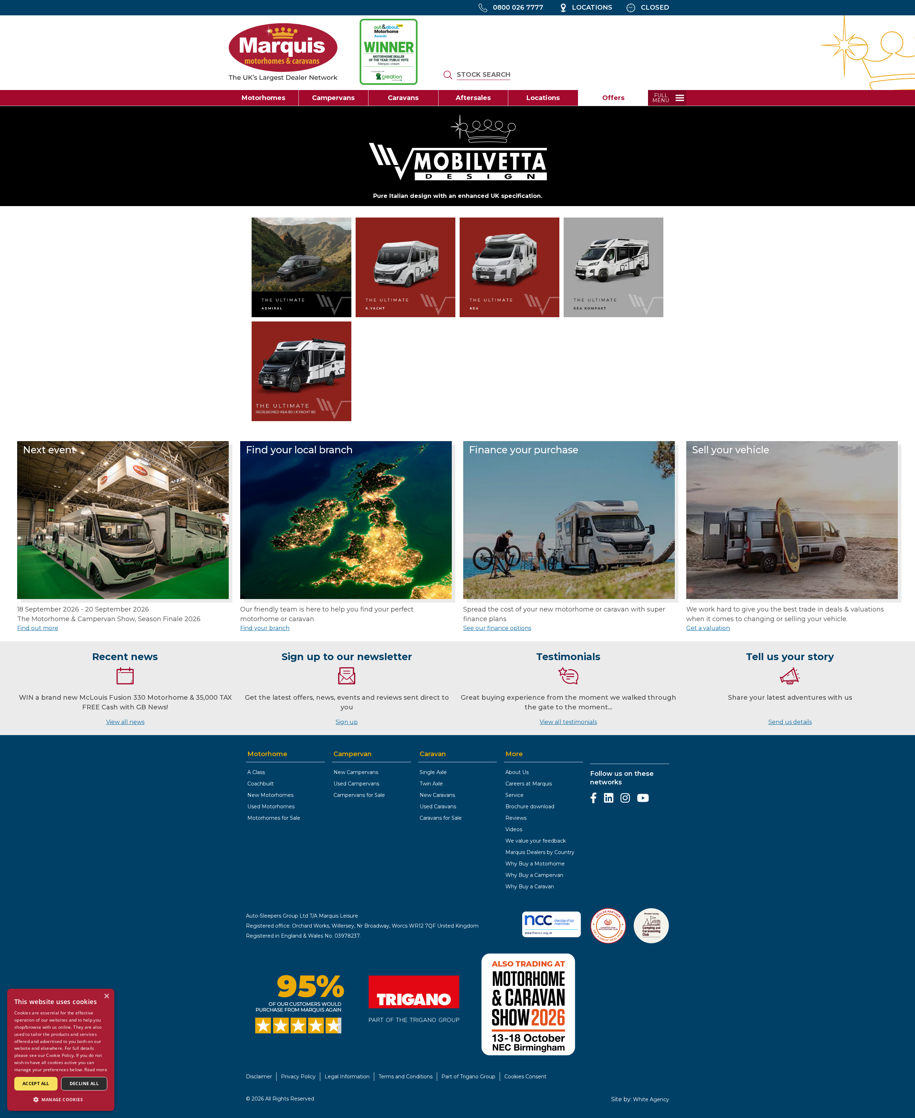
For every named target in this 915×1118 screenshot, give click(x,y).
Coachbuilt (260, 783)
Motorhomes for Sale (273, 818)
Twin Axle (431, 783)
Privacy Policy (298, 1076)
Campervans (333, 98)
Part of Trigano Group (468, 1076)
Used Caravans (438, 806)
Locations (543, 98)
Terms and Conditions (405, 1076)
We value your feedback (535, 841)
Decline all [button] (84, 1083)
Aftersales (473, 98)
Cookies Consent (525, 1076)
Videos (513, 829)
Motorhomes (263, 98)
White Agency (651, 1099)
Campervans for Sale (359, 795)
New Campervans (355, 772)
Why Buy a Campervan (534, 875)
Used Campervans (356, 783)
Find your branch (265, 628)
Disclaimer (259, 1076)
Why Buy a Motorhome (535, 863)
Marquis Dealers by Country (539, 852)
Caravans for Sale (441, 818)
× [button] (106, 996)
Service (514, 795)
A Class (256, 772)
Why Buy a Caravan (529, 886)
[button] (60, 1099)
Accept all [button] (36, 1083)
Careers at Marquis (528, 783)
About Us (517, 772)
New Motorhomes (270, 795)
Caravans (403, 98)
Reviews (515, 818)
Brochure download (529, 806)
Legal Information (347, 1076)
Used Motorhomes (271, 806)
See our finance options (497, 628)
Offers (613, 98)
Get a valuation (708, 628)
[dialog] (60, 1050)
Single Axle (433, 772)
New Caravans (437, 795)
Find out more (37, 628)
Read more (95, 1070)
